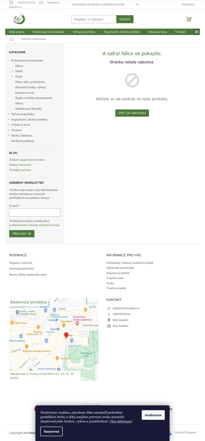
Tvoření (16, 130)
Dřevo (19, 66)
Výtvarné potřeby (22, 114)
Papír (19, 76)
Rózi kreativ (121, 320)
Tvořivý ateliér (116, 288)
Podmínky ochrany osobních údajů (98, 4)
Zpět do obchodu (132, 113)
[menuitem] (16, 32)
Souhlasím (153, 415)
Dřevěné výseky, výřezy (30, 87)
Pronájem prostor (20, 169)
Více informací (121, 421)
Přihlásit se (21, 233)
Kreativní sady (25, 93)
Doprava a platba (118, 273)
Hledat (125, 19)
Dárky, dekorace (21, 135)
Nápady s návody (20, 263)
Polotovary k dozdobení (27, 60)
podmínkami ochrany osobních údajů (34, 225)
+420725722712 (122, 314)
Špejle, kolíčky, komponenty (33, 98)
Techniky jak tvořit (21, 269)
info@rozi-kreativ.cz (126, 308)
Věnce (19, 103)
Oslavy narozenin (20, 164)
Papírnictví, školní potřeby (29, 119)
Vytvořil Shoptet (185, 433)
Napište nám (115, 278)
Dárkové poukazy (22, 141)
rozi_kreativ (121, 326)
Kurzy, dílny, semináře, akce (28, 275)
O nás (110, 283)
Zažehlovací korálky (28, 109)
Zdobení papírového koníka (26, 159)
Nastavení (51, 431)
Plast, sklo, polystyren (30, 82)
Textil (19, 71)
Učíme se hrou (20, 125)
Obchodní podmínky (120, 268)
